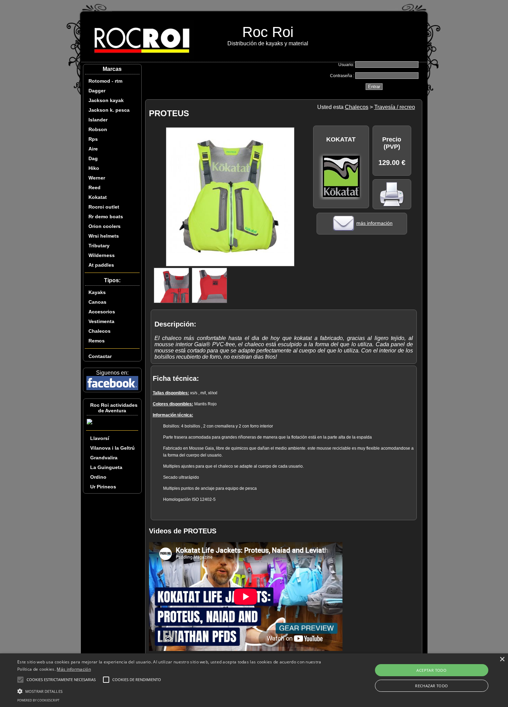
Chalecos (99, 331)
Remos (96, 340)
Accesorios (101, 311)
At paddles (101, 265)
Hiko (93, 168)
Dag (93, 158)
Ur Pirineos (103, 486)
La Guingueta (106, 467)
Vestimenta (101, 321)
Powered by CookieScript (38, 700)
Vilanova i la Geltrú (112, 448)
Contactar (100, 356)
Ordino (98, 477)
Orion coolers (104, 226)
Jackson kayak (106, 100)
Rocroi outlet (103, 207)
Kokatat (97, 197)
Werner (96, 178)
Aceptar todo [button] (431, 670)
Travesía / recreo (394, 107)
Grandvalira (103, 457)
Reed (94, 187)
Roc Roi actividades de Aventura (114, 407)
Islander (97, 119)
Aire (93, 149)
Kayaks (97, 292)
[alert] (254, 680)
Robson (97, 129)
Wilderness (101, 255)
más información (374, 223)
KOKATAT (341, 139)
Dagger (96, 90)
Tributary (99, 245)
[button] (171, 691)
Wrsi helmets (103, 236)
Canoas (97, 302)
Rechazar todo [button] (431, 685)
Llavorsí (99, 438)
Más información (74, 669)
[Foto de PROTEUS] (230, 264)
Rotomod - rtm (105, 81)
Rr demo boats (105, 216)
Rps (93, 139)
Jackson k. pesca (109, 110)
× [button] (502, 659)
